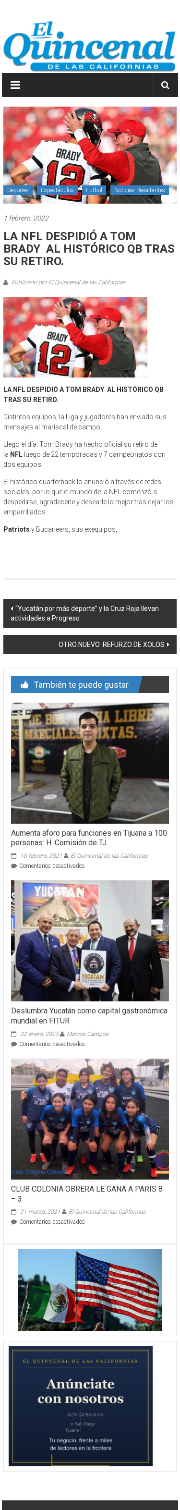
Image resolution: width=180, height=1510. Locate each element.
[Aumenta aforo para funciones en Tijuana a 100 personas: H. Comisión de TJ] (89, 762)
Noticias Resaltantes (139, 190)
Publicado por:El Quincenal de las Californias (67, 282)
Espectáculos (57, 190)
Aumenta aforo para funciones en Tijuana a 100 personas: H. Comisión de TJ (89, 838)
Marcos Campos (87, 1034)
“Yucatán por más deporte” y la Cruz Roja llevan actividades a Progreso (85, 613)
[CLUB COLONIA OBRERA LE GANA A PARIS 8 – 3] (89, 1118)
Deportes (18, 190)
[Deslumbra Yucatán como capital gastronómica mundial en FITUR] (89, 940)
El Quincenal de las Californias (109, 855)
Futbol (94, 190)
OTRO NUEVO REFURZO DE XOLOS (111, 644)
